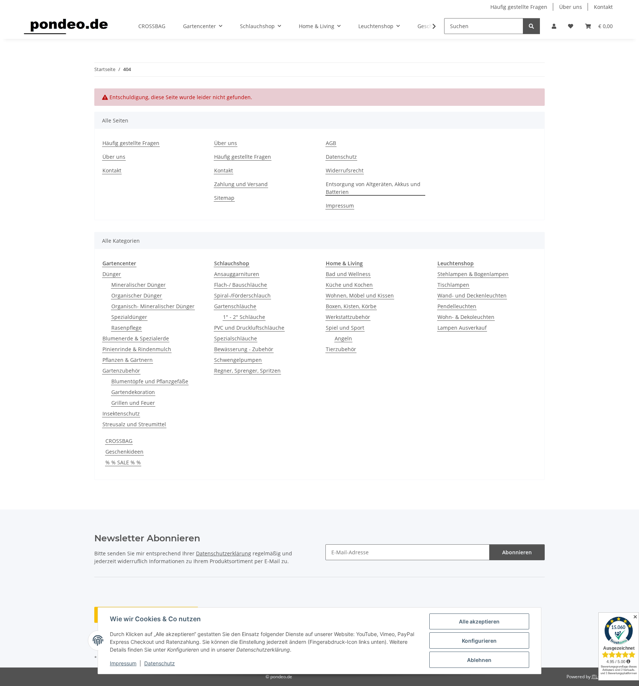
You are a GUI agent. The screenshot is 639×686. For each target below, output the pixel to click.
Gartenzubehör (121, 370)
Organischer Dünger (136, 295)
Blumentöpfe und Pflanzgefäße (149, 381)
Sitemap (224, 197)
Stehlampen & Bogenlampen (472, 274)
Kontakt (603, 6)
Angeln (343, 338)
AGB (331, 143)
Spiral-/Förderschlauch (242, 295)
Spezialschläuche (235, 338)
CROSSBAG (118, 440)
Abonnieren (517, 552)
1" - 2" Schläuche (244, 316)
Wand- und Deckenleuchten (472, 295)
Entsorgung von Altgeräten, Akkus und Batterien (373, 188)
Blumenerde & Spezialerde (135, 338)
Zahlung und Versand (241, 184)
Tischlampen (453, 284)
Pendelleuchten (456, 306)
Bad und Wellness (348, 274)
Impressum (123, 663)
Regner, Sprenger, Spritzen (247, 370)
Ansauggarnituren (236, 274)
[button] (554, 26)
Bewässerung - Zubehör (243, 349)
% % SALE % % (123, 462)
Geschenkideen (124, 451)
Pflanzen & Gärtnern (127, 359)
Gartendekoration (133, 392)
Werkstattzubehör (348, 316)
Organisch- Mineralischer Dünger (153, 306)
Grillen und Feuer (133, 402)
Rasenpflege (126, 327)
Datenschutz (159, 663)
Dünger (111, 274)
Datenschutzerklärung (223, 553)
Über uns (570, 6)
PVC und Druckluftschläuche (249, 327)
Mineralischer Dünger (138, 284)
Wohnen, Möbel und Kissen (360, 295)
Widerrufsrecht (345, 170)
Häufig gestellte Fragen (518, 6)
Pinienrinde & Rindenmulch (136, 349)
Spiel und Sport (345, 327)
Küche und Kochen (349, 284)
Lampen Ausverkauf (462, 327)
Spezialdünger (129, 316)
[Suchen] (531, 26)
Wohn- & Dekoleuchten (465, 316)
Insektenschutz (121, 413)
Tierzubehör (341, 349)
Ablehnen (479, 660)
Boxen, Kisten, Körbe (351, 306)
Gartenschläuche (235, 306)
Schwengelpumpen (238, 359)
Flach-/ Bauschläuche (240, 284)
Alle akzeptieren (479, 621)
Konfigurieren (479, 641)
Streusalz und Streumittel (134, 424)
